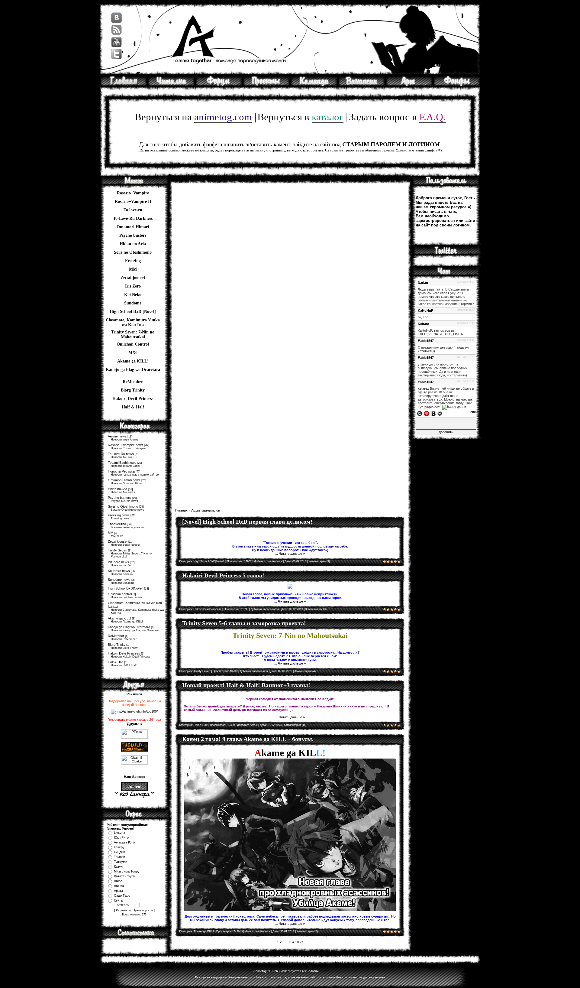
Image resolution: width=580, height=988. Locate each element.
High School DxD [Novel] (133, 311)
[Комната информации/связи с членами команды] (314, 85)
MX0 (132, 352)
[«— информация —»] (134, 794)
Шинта (119, 886)
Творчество (117, 524)
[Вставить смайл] (427, 413)
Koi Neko (132, 294)
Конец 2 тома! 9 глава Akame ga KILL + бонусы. (248, 739)
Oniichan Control (133, 344)
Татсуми (120, 861)
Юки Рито (121, 837)
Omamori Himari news (124, 480)
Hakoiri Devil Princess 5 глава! (223, 575)
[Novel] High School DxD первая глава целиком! (247, 521)
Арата (118, 890)
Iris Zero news (118, 562)
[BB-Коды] (433, 413)
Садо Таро (122, 895)
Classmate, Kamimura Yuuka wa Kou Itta (133, 321)
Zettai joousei (133, 277)
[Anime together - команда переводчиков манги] (123, 85)
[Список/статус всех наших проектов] (266, 85)
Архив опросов (143, 910)
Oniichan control (120, 594)
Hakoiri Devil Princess (132, 398)
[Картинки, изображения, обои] (409, 85)
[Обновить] (420, 413)
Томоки (119, 857)
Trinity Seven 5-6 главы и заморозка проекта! (244, 623)
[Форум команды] (218, 85)
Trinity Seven (117, 550)
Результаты (123, 910)
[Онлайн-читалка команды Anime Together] (171, 85)
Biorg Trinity (133, 390)
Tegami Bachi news (122, 462)
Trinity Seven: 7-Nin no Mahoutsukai (132, 333)
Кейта (118, 900)
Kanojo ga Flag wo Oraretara (133, 369)
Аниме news (117, 436)
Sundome (132, 303)
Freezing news (119, 515)
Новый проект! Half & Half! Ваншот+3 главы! (246, 685)
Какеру (119, 847)
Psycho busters (119, 497)
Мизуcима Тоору (127, 871)
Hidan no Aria (117, 489)
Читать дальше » (292, 553)
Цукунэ (119, 832)
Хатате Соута (124, 876)
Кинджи (119, 852)
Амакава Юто (124, 842)
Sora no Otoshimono (123, 506)
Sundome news (119, 579)
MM (110, 533)
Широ (118, 881)
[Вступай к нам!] (361, 85)
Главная (181, 510)
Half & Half (133, 407)
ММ (133, 269)
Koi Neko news (119, 571)
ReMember (133, 381)
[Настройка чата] (439, 413)
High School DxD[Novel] (125, 588)
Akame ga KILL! (133, 361)
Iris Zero (133, 286)
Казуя (118, 866)
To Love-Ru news (121, 454)
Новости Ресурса (121, 471)
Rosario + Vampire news (125, 445)
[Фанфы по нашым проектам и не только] (456, 85)
